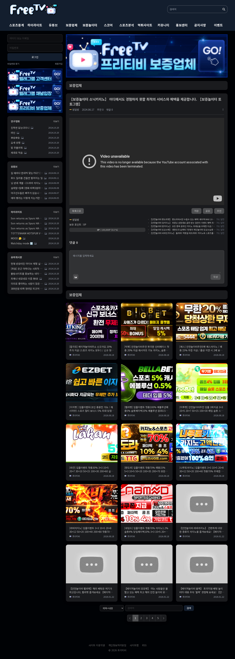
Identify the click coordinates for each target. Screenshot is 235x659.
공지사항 (200, 25)
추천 (219, 211)
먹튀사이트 (145, 25)
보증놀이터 (90, 25)
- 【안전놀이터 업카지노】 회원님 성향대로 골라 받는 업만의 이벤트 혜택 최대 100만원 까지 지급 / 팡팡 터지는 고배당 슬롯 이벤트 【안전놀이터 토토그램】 (182, 222)
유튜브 (53, 25)
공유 (208, 211)
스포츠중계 (16, 25)
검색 (189, 608)
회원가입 (58, 63)
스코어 (108, 25)
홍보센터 (182, 25)
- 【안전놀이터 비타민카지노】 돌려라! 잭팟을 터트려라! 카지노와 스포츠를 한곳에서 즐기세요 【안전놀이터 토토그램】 (182, 233)
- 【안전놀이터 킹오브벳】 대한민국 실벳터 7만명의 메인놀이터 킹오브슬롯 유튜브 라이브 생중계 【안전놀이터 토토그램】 (182, 229)
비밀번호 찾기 (13, 63)
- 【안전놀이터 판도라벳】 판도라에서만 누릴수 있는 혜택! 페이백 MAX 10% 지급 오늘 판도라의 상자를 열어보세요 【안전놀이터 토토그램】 (182, 219)
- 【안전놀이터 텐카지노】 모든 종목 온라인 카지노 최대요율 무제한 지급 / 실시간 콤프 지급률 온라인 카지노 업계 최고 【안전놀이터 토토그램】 (182, 226)
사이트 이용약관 (97, 645)
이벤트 (218, 25)
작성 (215, 277)
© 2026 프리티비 (117, 650)
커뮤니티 (163, 25)
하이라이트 (35, 25)
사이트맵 (134, 645)
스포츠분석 (126, 25)
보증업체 (71, 25)
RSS (144, 645)
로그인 (35, 57)
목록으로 (76, 211)
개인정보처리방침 (117, 645)
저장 (196, 211)
